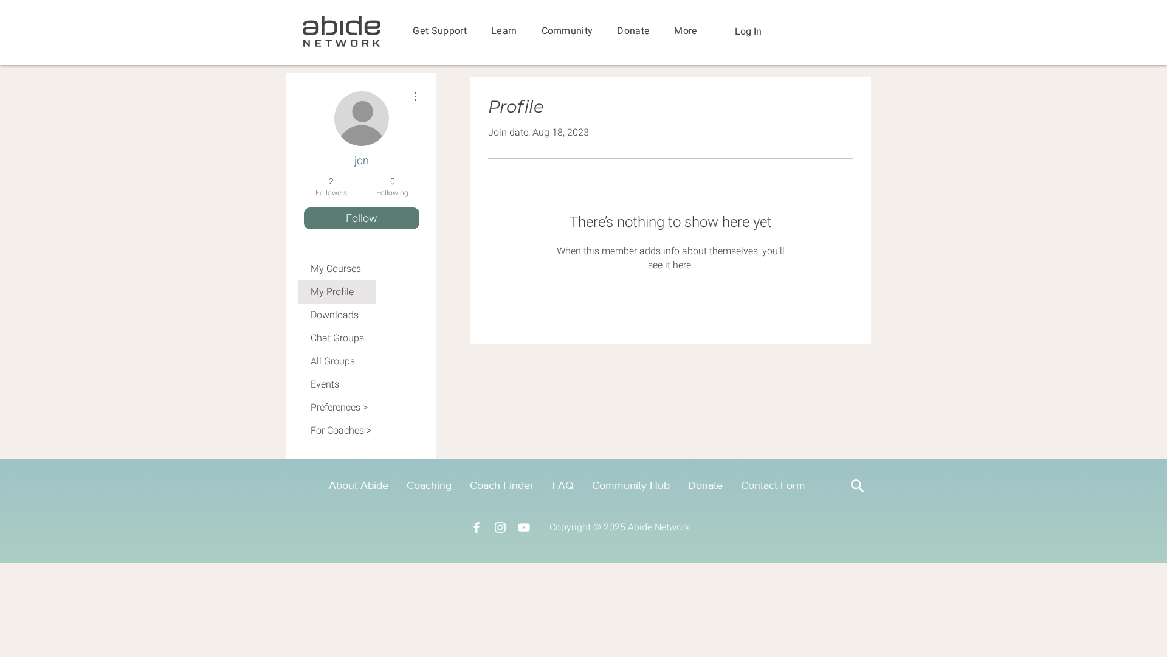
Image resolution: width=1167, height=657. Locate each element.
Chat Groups (337, 338)
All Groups (333, 361)
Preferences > (339, 407)
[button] (440, 31)
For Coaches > (341, 430)
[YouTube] (524, 527)
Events (325, 384)
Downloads (335, 315)
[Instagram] (500, 527)
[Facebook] (476, 527)
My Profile (332, 292)
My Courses (336, 269)
